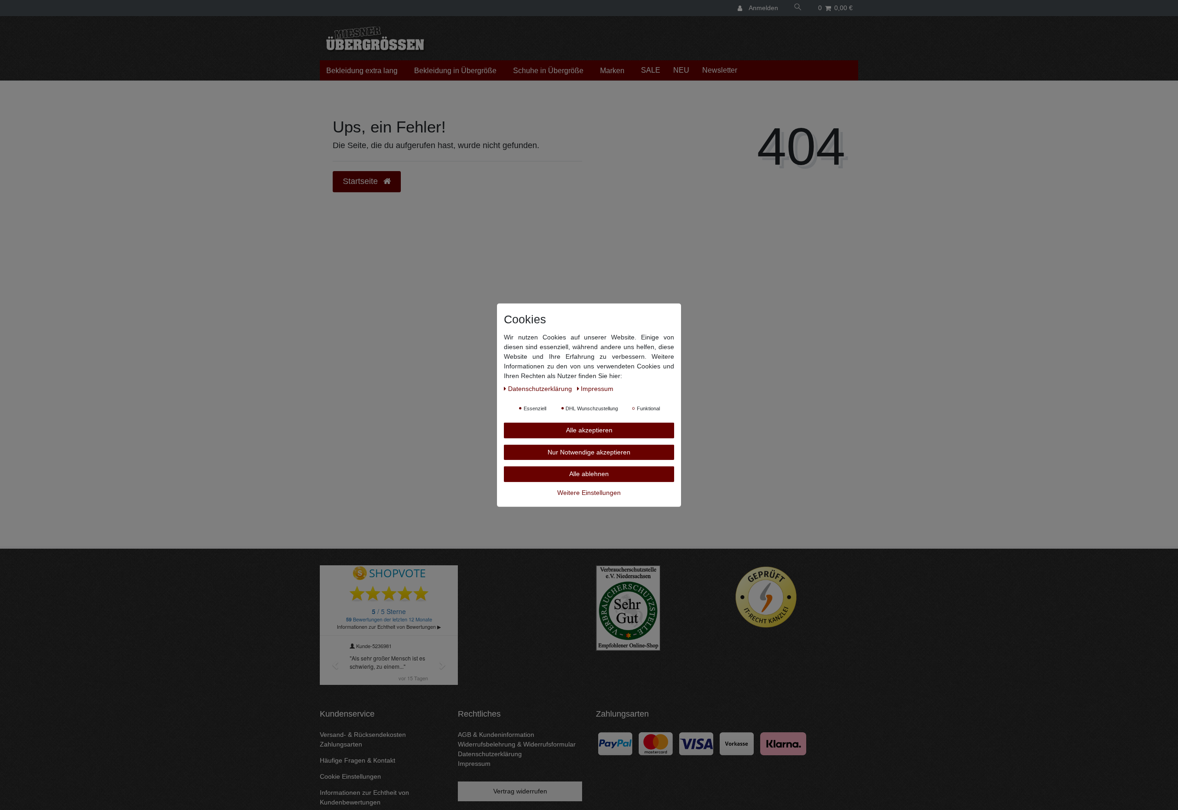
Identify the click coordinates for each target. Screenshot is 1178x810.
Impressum (474, 763)
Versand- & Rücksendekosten (363, 734)
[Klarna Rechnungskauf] (783, 743)
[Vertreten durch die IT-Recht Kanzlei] (766, 597)
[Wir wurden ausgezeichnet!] (628, 607)
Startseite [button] (361, 181)
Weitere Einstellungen (589, 492)
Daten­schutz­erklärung (541, 388)
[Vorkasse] (736, 743)
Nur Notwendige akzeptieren (589, 451)
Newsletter (719, 70)
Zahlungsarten (341, 744)
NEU (681, 70)
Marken (612, 71)
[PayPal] (615, 743)
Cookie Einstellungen (350, 776)
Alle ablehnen (589, 473)
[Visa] (696, 743)
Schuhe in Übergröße (548, 71)
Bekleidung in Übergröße (455, 71)
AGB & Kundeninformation (496, 734)
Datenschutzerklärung (490, 754)
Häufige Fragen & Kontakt (357, 760)
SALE (650, 70)
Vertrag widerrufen (520, 791)
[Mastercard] (655, 743)
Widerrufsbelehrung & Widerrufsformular (517, 744)
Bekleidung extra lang (362, 71)
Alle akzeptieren (589, 429)
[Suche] (798, 8)
